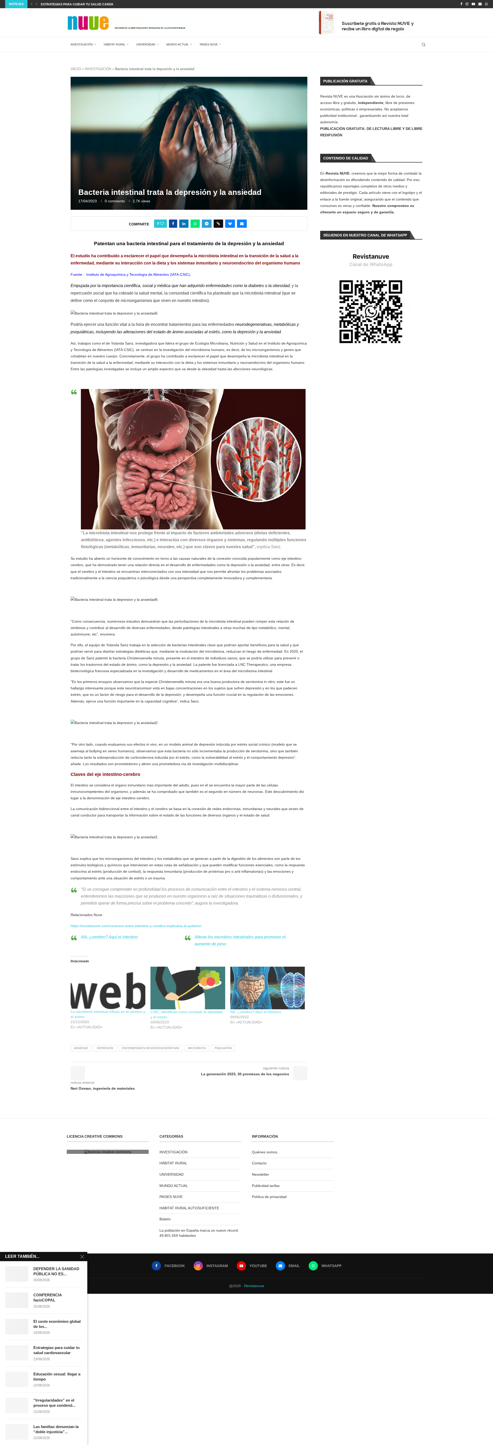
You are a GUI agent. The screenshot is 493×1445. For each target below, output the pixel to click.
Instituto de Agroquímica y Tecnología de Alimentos (127, 274)
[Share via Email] (242, 224)
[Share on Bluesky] (230, 224)
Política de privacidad (269, 1197)
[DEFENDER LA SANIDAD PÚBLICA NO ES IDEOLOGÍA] (16, 1274)
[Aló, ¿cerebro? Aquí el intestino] (267, 988)
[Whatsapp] (486, 4)
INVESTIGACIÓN (82, 44)
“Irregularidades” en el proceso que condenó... (54, 1403)
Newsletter (260, 1174)
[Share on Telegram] (207, 224)
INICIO (76, 69)
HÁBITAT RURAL (114, 44)
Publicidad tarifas (266, 1186)
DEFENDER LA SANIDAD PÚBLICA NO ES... (56, 1271)
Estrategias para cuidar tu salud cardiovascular (56, 1350)
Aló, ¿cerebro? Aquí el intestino (109, 937)
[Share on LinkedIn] (183, 224)
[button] (32, 4)
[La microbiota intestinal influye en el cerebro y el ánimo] (108, 988)
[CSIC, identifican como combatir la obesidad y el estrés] (187, 988)
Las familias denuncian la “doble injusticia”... (56, 1429)
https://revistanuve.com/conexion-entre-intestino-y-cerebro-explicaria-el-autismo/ (136, 926)
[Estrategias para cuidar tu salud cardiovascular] (16, 1353)
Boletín (165, 1219)
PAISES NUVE (209, 44)
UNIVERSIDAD (145, 44)
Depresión (105, 1048)
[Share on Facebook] (173, 224)
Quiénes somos (264, 1152)
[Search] (423, 44)
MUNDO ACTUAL (177, 44)
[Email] (480, 4)
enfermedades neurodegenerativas (150, 1048)
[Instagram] (467, 4)
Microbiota (197, 1048)
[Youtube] (473, 4)
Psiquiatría (223, 1048)
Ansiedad (81, 1048)
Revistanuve (254, 1286)
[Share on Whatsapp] (195, 224)
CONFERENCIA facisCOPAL (47, 1297)
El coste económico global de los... (57, 1324)
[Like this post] (162, 224)
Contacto (259, 1163)
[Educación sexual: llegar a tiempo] (16, 1379)
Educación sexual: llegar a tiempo (72, 4)
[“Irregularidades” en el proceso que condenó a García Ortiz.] (16, 1405)
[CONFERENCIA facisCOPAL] (16, 1300)
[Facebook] (461, 4)
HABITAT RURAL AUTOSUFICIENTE (189, 1208)
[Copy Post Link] (218, 224)
